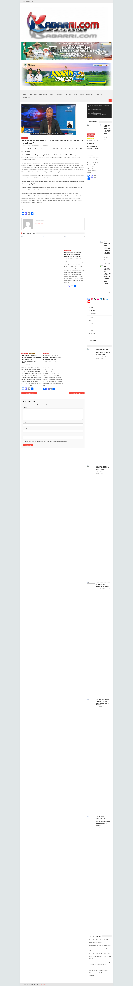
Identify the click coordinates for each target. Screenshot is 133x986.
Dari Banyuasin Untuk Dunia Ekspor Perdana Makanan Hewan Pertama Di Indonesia (73, 254)
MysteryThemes (42, 984)
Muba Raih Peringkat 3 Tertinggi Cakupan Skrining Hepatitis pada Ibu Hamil (103, 702)
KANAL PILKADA (43, 94)
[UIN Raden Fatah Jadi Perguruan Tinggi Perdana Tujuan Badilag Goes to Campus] (91, 406)
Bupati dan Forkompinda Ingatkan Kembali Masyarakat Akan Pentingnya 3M (52, 357)
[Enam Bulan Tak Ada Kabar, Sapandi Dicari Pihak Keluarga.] (93, 128)
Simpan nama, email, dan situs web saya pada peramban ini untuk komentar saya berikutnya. (46, 441)
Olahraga (32, 353)
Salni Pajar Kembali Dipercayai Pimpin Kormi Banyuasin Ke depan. (107, 129)
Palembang (90, 138)
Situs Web (26, 435)
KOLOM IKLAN (99, 94)
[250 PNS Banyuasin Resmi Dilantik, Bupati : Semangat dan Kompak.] (91, 640)
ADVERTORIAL (33, 94)
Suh (34, 365)
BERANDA (25, 94)
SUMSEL (51, 94)
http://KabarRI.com (39, 223)
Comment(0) (45, 145)
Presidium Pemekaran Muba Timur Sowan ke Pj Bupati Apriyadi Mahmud (30, 393)
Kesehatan (53, 353)
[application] (99, 111)
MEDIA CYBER (89, 94)
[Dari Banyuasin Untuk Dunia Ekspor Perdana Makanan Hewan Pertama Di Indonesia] (74, 242)
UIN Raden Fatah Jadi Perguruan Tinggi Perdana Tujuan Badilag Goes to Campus (103, 351)
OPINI (75, 94)
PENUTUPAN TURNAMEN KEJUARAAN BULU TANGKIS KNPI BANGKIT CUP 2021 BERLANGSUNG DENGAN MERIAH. (31, 359)
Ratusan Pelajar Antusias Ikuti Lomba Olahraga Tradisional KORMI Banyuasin (99, 941)
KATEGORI (68, 94)
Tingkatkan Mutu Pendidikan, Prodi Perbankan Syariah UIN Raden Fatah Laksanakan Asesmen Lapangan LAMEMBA (103, 821)
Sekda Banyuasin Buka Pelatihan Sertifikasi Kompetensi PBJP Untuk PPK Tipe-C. (107, 248)
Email (25, 429)
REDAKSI (82, 94)
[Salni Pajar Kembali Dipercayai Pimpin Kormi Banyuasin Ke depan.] (101, 182)
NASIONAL (59, 94)
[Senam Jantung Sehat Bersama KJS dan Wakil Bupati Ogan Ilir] (91, 523)
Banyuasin (24, 138)
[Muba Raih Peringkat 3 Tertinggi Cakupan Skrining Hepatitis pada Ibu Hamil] (91, 756)
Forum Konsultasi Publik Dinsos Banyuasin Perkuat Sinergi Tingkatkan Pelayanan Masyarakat (98, 972)
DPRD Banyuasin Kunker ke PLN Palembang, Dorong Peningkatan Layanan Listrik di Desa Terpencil (107, 275)
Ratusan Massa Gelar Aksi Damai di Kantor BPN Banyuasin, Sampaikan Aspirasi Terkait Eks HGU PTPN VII (100, 956)
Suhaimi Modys (35, 145)
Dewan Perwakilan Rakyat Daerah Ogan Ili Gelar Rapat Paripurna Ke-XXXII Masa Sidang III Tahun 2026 (100, 948)
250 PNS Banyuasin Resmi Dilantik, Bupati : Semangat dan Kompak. (103, 584)
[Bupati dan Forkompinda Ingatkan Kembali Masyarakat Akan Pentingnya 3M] (53, 294)
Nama (25, 422)
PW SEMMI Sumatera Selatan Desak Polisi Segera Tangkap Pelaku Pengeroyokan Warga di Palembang (100, 964)
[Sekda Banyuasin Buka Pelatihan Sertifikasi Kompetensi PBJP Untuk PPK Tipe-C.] (101, 242)
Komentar (26, 407)
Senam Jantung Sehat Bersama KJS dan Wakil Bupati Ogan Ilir (102, 467)
